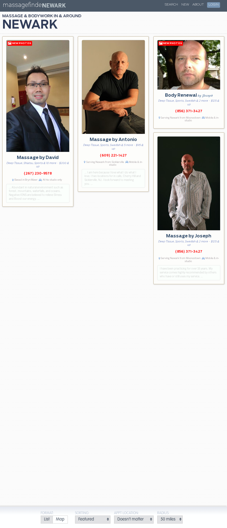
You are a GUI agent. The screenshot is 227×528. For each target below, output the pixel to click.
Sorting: (82, 513)
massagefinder (23, 6)
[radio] (47, 520)
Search (171, 4)
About (198, 4)
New (185, 4)
